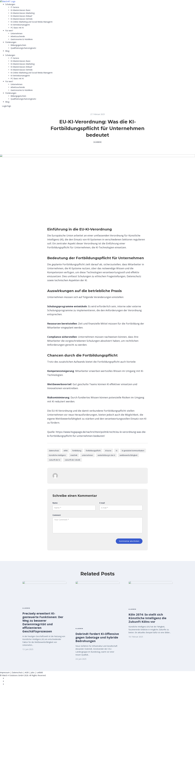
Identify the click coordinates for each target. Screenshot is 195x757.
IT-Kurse (108, 450)
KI (116, 450)
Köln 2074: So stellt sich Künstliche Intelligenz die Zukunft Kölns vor (147, 618)
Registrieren (16, 752)
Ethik (66, 450)
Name (55, 503)
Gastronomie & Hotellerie (22, 39)
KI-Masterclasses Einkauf (21, 16)
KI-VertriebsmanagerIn (20, 24)
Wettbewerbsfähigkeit (128, 455)
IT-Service (15, 7)
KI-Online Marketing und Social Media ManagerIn (32, 22)
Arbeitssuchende (18, 36)
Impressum (5, 672)
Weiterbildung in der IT (106, 455)
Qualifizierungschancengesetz (23, 48)
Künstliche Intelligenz (57, 455)
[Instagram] (6, 684)
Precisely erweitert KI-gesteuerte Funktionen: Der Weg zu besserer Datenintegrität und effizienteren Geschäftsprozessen (42, 622)
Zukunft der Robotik (72, 460)
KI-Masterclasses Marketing (22, 13)
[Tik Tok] (6, 681)
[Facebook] (6, 678)
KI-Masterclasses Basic (21, 10)
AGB (27, 672)
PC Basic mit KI (17, 27)
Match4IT (73, 455)
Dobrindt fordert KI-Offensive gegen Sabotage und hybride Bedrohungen (97, 637)
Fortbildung (76, 450)
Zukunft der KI (54, 460)
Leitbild (40, 672)
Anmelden (26, 752)
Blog (7, 51)
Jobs (32, 672)
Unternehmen (16, 33)
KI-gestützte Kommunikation (133, 450)
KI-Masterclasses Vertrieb (21, 19)
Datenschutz (54, 450)
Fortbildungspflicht (93, 450)
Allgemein (97, 142)
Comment (57, 515)
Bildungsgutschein (18, 45)
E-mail (102, 503)
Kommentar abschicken (129, 541)
